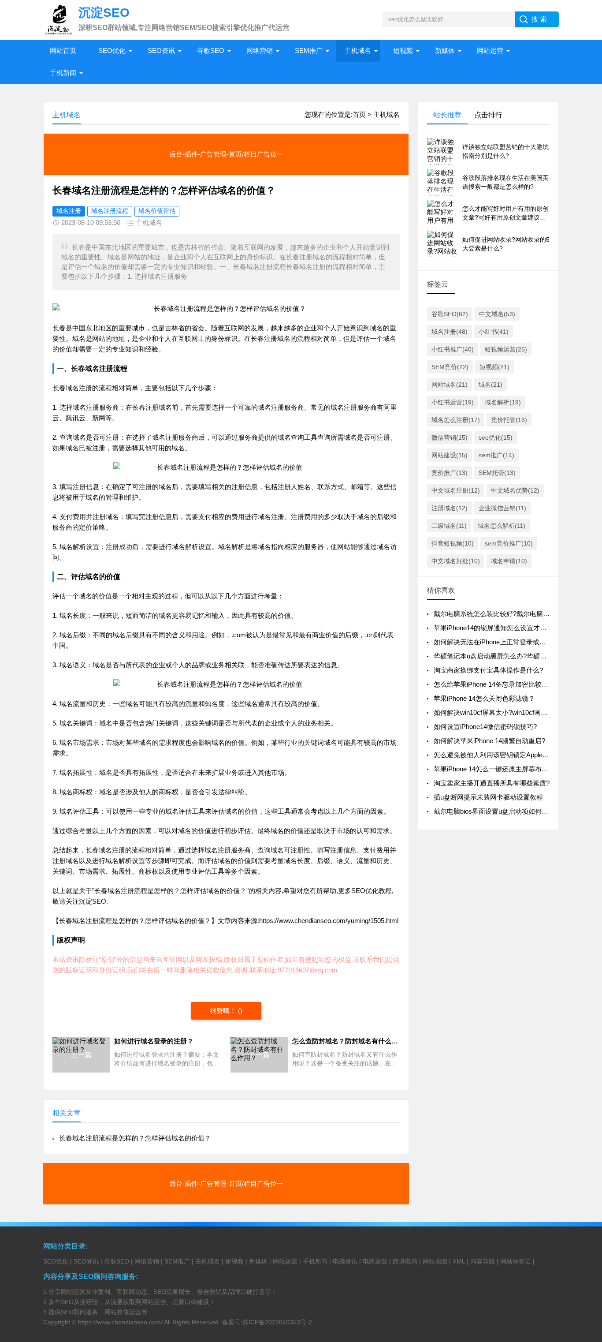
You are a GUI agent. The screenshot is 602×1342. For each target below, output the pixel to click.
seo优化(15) (496, 437)
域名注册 (68, 210)
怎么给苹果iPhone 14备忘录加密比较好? (493, 684)
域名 (376, 328)
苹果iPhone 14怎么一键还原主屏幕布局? (493, 769)
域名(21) (490, 384)
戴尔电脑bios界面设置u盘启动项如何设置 (494, 811)
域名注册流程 (109, 210)
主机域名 (358, 50)
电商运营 (375, 1261)
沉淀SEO (92, 901)
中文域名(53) (497, 314)
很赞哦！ (223, 1010)
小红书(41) (494, 331)
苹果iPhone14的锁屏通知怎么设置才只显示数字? (505, 628)
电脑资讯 (345, 1261)
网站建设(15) (449, 455)
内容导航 (482, 1261)
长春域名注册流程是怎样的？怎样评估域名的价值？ (135, 1138)
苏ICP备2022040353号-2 (277, 1322)
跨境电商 (405, 1261)
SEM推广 (309, 50)
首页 (359, 114)
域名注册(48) (449, 331)
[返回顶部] (584, 1198)
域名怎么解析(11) (501, 525)
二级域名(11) (449, 525)
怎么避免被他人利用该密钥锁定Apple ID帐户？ (502, 755)
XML (459, 1261)
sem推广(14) (496, 455)
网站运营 (490, 50)
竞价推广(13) (449, 472)
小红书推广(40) (452, 349)
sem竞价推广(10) (509, 543)
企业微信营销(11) (502, 508)
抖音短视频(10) (452, 543)
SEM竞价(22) (449, 366)
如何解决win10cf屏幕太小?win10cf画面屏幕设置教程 (510, 712)
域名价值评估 (156, 210)
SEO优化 (112, 50)
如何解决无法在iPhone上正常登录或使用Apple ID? (507, 642)
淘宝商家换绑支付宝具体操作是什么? (488, 670)
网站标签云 (515, 1261)
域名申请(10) (509, 560)
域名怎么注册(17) (455, 419)
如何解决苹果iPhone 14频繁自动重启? (489, 740)
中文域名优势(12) (515, 490)
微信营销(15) (449, 437)
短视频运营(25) (506, 349)
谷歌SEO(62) (449, 314)
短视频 (403, 50)
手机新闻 (63, 72)
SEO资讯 (161, 50)
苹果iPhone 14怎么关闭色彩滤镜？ (484, 698)
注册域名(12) (449, 508)
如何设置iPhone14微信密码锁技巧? (485, 726)
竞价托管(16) (509, 419)
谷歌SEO (210, 50)
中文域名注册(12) (455, 490)
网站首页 (63, 50)
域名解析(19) (503, 402)
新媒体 (445, 50)
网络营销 (259, 50)
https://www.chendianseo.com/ (120, 1322)
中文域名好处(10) (455, 560)
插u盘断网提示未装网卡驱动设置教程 (488, 797)
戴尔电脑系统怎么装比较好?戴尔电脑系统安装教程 (508, 613)
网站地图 (435, 1261)
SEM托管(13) (497, 472)
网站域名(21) (449, 384)
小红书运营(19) (452, 402)
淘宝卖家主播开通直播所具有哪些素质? (492, 783)
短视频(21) (494, 366)
